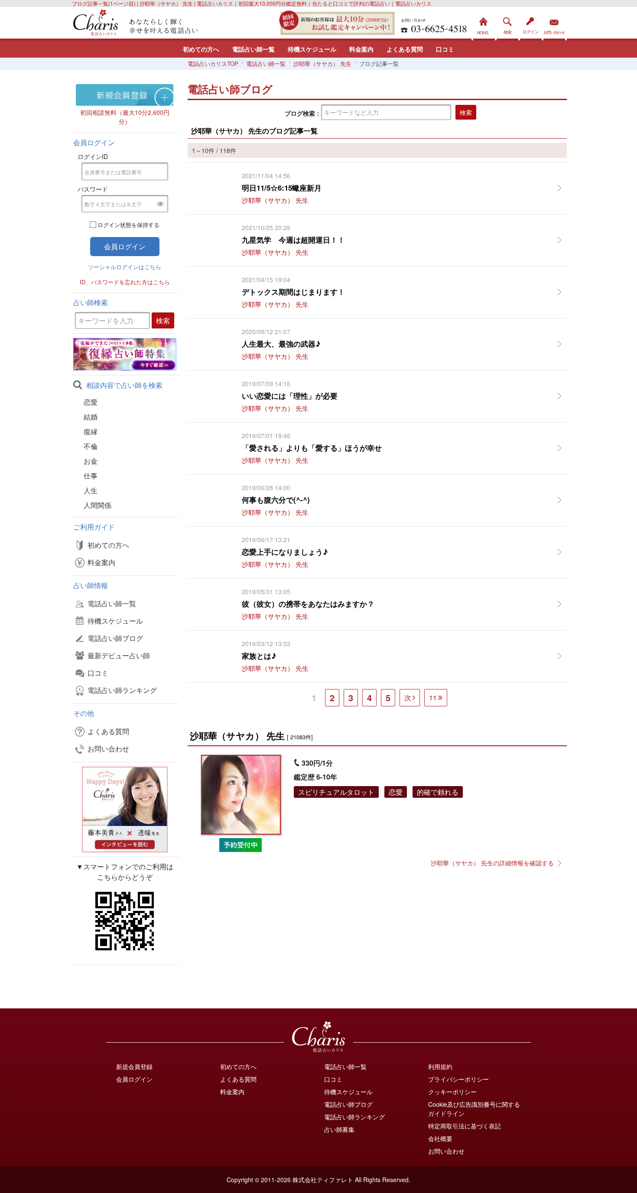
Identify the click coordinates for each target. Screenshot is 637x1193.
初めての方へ (201, 49)
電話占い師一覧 (253, 49)
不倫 (91, 446)
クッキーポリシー (452, 1091)
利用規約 (440, 1066)
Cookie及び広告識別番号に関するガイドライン (474, 1109)
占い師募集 (339, 1129)
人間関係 (97, 505)
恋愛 (91, 402)
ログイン (531, 23)
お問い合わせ (554, 23)
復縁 (91, 431)
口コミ (445, 49)
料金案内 (361, 49)
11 (433, 697)
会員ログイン (134, 1079)
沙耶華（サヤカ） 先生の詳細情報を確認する (492, 862)
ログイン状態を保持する (128, 225)
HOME (484, 23)
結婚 (91, 417)
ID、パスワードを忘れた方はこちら (125, 282)
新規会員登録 (134, 1066)
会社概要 (440, 1138)
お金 (91, 461)
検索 (507, 23)
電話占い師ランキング (122, 690)
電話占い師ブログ (115, 638)
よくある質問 (405, 49)
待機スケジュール (312, 49)
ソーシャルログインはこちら (124, 267)
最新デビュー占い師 (119, 655)
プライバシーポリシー (458, 1079)
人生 (91, 490)
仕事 (91, 476)
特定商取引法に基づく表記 (464, 1125)
